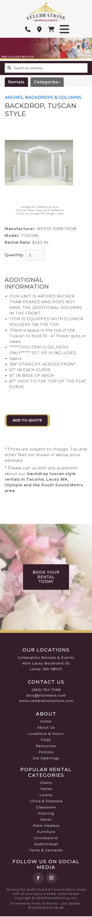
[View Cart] (51, 29)
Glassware (46, 807)
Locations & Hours (46, 734)
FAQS (46, 740)
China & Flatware (46, 801)
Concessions (46, 838)
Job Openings (46, 758)
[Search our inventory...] (9, 68)
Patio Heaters (46, 826)
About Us (46, 727)
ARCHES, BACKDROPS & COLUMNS (43, 97)
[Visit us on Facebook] (38, 877)
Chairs (46, 783)
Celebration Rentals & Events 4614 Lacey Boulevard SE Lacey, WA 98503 (46, 663)
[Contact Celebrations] (39, 29)
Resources (46, 746)
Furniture (46, 832)
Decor (46, 819)
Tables (46, 789)
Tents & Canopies (46, 850)
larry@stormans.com (46, 695)
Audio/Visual (46, 844)
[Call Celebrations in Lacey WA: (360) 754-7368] (28, 29)
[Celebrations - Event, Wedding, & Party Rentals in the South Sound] (46, 12)
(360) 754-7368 (46, 690)
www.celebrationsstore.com (46, 701)
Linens (46, 795)
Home (46, 721)
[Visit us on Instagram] (51, 877)
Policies (46, 752)
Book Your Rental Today (46, 577)
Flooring (46, 813)
